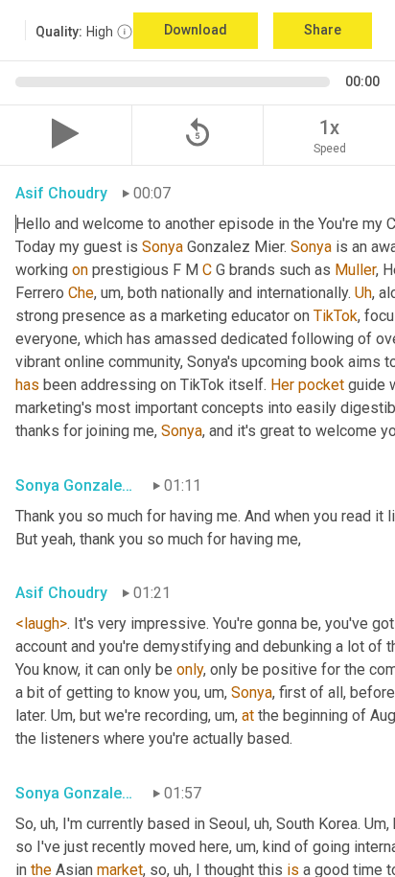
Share (322, 29)
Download (195, 29)
